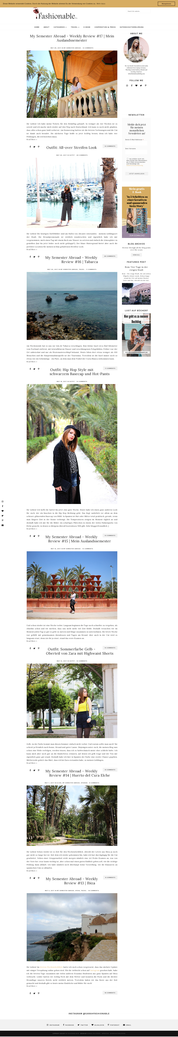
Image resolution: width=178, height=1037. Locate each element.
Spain (77, 890)
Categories (59, 27)
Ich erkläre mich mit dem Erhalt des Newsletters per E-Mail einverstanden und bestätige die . (136, 162)
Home (36, 27)
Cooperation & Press (105, 27)
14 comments (82, 381)
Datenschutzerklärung (132, 27)
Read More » (32, 139)
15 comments (82, 661)
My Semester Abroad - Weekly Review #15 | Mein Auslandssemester (78, 539)
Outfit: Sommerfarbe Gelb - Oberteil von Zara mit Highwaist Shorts (79, 651)
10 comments (87, 548)
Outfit (72, 155)
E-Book (87, 27)
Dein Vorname (130, 148)
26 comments (82, 155)
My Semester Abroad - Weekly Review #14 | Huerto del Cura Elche (78, 773)
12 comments (88, 48)
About (47, 27)
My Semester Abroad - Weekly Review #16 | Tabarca (71, 259)
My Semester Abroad (72, 48)
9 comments (94, 783)
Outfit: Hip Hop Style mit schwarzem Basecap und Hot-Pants (80, 371)
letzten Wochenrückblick (51, 967)
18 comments (93, 890)
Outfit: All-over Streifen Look (71, 147)
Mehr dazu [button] (101, 4)
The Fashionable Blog (72, 1033)
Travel (74, 27)
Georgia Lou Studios (94, 1033)
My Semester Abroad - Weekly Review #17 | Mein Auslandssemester (72, 38)
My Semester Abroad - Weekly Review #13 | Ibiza (72, 881)
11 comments (91, 269)
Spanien (84, 783)
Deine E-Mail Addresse (134, 140)
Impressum (105, 1033)
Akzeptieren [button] (166, 4)
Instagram (95, 970)
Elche (59, 783)
